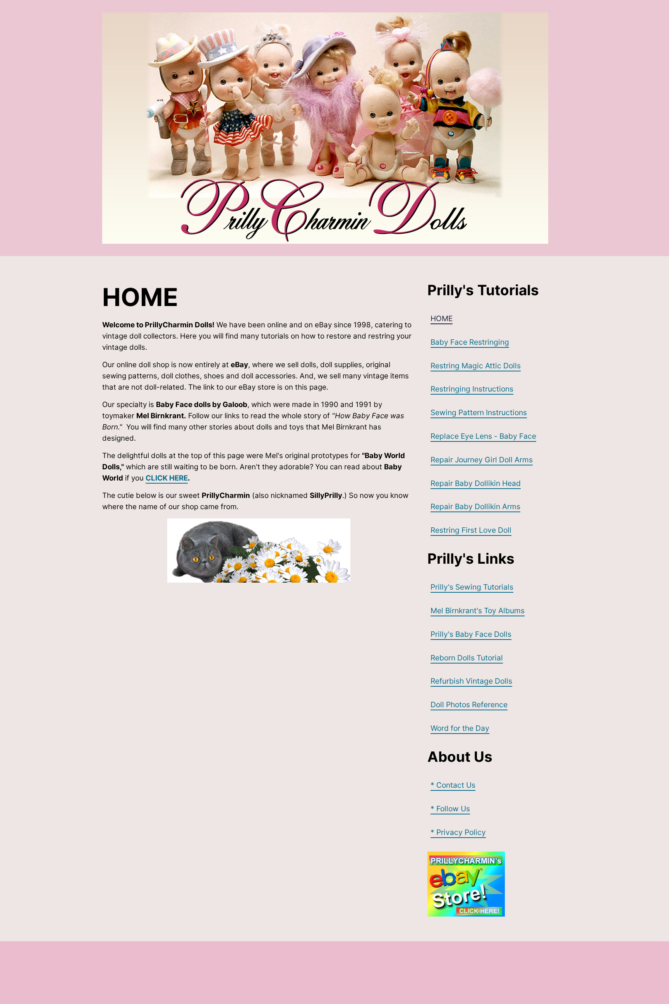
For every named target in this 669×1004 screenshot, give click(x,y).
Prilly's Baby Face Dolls (471, 634)
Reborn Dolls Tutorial (467, 657)
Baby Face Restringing (470, 342)
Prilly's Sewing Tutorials (472, 587)
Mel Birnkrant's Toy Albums (478, 610)
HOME (442, 318)
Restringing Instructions (472, 388)
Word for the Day (460, 728)
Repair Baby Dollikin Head (476, 483)
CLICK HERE (167, 478)
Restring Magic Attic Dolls (476, 365)
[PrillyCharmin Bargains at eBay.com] (497, 884)
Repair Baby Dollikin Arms (475, 506)
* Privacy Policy (458, 832)
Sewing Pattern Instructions (479, 412)
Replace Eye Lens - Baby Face (483, 436)
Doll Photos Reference (469, 704)
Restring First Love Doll (471, 530)
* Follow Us (450, 808)
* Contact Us (453, 785)
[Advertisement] (243, 971)
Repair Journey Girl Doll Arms (482, 459)
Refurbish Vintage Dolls (471, 681)
